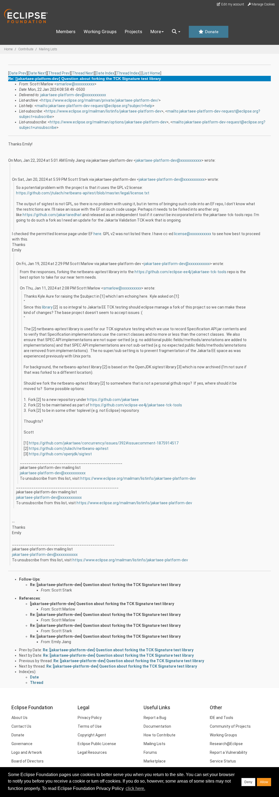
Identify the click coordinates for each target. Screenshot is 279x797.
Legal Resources (92, 752)
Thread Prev (59, 73)
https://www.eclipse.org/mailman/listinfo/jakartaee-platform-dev (103, 111)
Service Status (223, 761)
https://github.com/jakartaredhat (52, 215)
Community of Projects (230, 726)
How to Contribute (159, 735)
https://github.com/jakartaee (113, 399)
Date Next (37, 73)
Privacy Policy (90, 717)
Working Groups (100, 31)
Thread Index (128, 73)
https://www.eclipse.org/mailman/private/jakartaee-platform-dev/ (100, 100)
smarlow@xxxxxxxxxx (75, 84)
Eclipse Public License (97, 744)
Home (8, 49)
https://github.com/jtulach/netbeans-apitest (68, 448)
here (97, 234)
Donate (211, 31)
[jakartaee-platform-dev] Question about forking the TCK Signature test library (102, 604)
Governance (21, 744)
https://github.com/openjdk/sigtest (60, 454)
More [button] (155, 31)
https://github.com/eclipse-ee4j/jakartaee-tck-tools (180, 272)
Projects (133, 31)
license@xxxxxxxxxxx (192, 234)
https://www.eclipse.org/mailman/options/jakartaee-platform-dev (108, 122)
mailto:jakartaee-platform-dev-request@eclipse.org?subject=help (94, 106)
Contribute (25, 49)
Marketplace (155, 761)
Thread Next (83, 73)
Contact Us (21, 726)
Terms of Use (90, 726)
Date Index (105, 73)
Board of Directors (27, 761)
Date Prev (17, 73)
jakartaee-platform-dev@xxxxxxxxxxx (73, 95)
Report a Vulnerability (228, 752)
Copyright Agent (92, 735)
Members (65, 31)
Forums (150, 752)
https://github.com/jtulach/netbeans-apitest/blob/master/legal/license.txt (82, 193)
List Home (151, 73)
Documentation (157, 726)
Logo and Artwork (26, 752)
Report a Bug (155, 717)
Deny (248, 782)
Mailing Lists (48, 49)
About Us (19, 717)
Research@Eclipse (226, 744)
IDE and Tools (221, 717)
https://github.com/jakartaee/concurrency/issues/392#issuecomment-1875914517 (103, 443)
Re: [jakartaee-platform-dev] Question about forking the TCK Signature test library (105, 585)
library (47, 307)
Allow (264, 782)
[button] (176, 32)
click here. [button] (135, 788)
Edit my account (232, 4)
